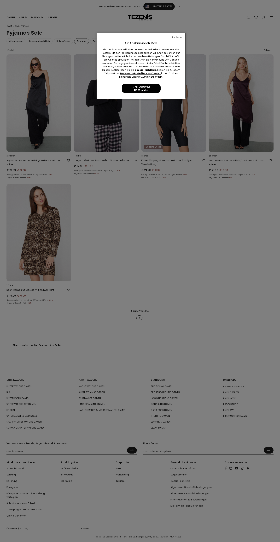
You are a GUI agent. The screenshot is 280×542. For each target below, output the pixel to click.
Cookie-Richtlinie (145, 70)
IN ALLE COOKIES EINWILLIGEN (141, 88)
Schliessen (177, 37)
